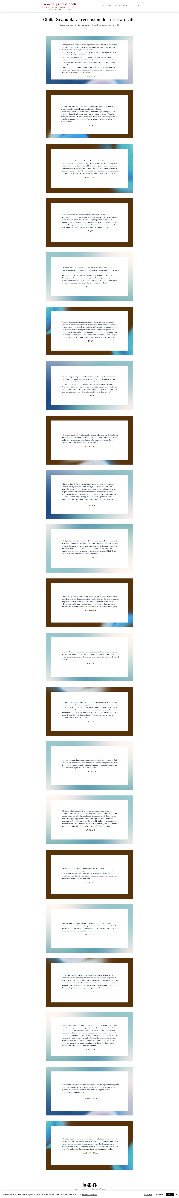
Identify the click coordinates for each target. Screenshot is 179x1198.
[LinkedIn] (84, 1185)
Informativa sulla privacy (90, 1195)
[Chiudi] (176, 1194)
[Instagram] (89, 1185)
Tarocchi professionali (59, 4)
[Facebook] (95, 1185)
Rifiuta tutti (159, 1195)
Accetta (169, 1195)
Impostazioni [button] (148, 1195)
